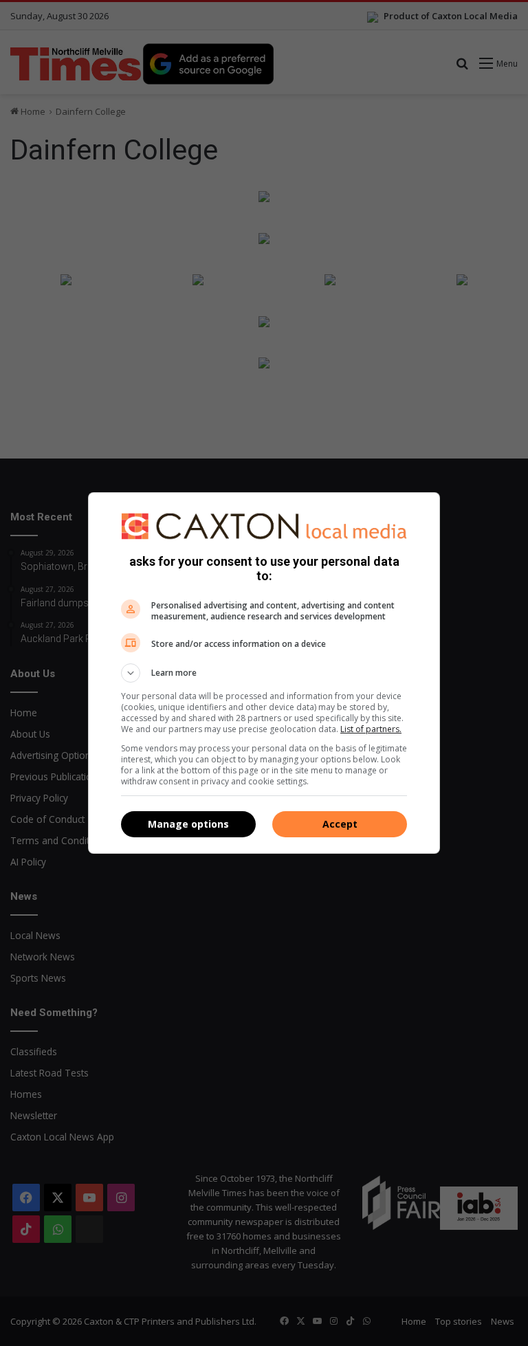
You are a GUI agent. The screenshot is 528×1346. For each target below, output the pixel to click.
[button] (264, 673)
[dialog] (264, 673)
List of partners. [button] (371, 729)
